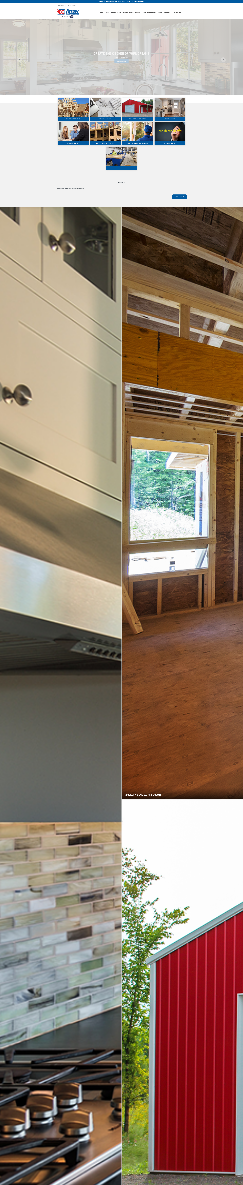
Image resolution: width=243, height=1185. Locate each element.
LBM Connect (177, 13)
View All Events (180, 197)
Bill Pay (160, 13)
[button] (18, 57)
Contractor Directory (149, 13)
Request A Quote (116, 13)
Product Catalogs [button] (134, 13)
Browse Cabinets (121, 61)
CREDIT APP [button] (167, 13)
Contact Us (62, 5)
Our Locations (72, 5)
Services (125, 13)
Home (101, 13)
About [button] (107, 13)
